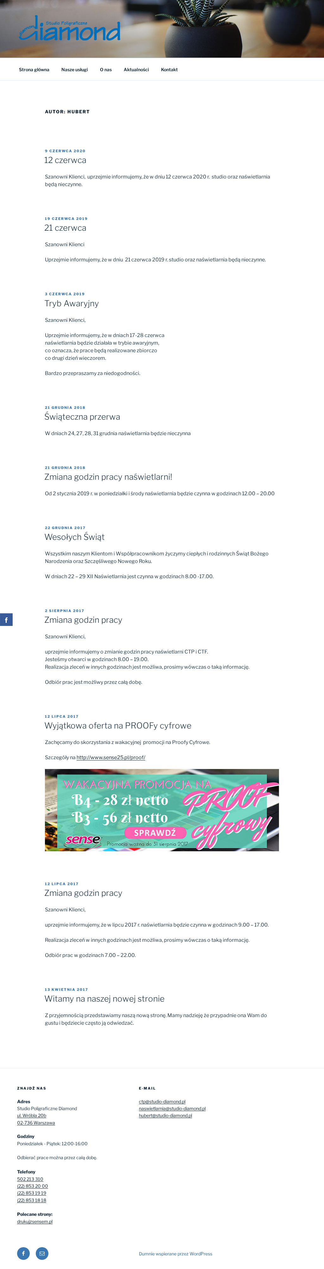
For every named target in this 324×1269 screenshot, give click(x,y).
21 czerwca (65, 228)
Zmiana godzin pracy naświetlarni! (108, 477)
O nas (106, 69)
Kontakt (169, 69)
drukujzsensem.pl (35, 1221)
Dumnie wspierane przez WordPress (175, 1253)
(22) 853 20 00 (32, 1186)
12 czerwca (65, 160)
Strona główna (34, 69)
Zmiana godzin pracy (83, 620)
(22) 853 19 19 (31, 1193)
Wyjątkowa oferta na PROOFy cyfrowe (117, 725)
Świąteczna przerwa (82, 417)
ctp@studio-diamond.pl (162, 1101)
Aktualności (136, 69)
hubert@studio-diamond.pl (165, 1115)
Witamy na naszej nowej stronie (104, 998)
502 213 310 (30, 1179)
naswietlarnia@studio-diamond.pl (172, 1108)
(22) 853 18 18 (31, 1200)
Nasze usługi (74, 69)
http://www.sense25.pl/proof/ (111, 757)
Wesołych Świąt (74, 537)
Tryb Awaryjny (71, 303)
